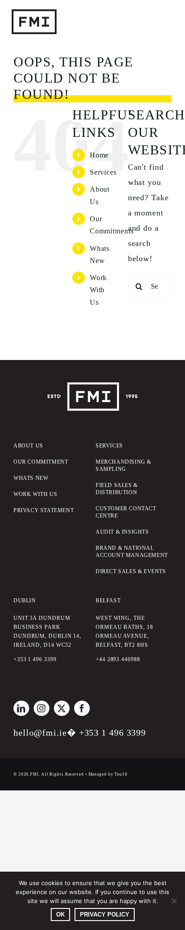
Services (103, 172)
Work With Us (98, 290)
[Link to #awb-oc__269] (151, 22)
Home (99, 155)
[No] (173, 900)
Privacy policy (104, 914)
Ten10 (121, 774)
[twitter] (62, 708)
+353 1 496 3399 (112, 732)
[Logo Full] (92, 386)
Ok (60, 914)
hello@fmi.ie (40, 732)
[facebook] (82, 708)
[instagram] (41, 708)
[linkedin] (21, 708)
